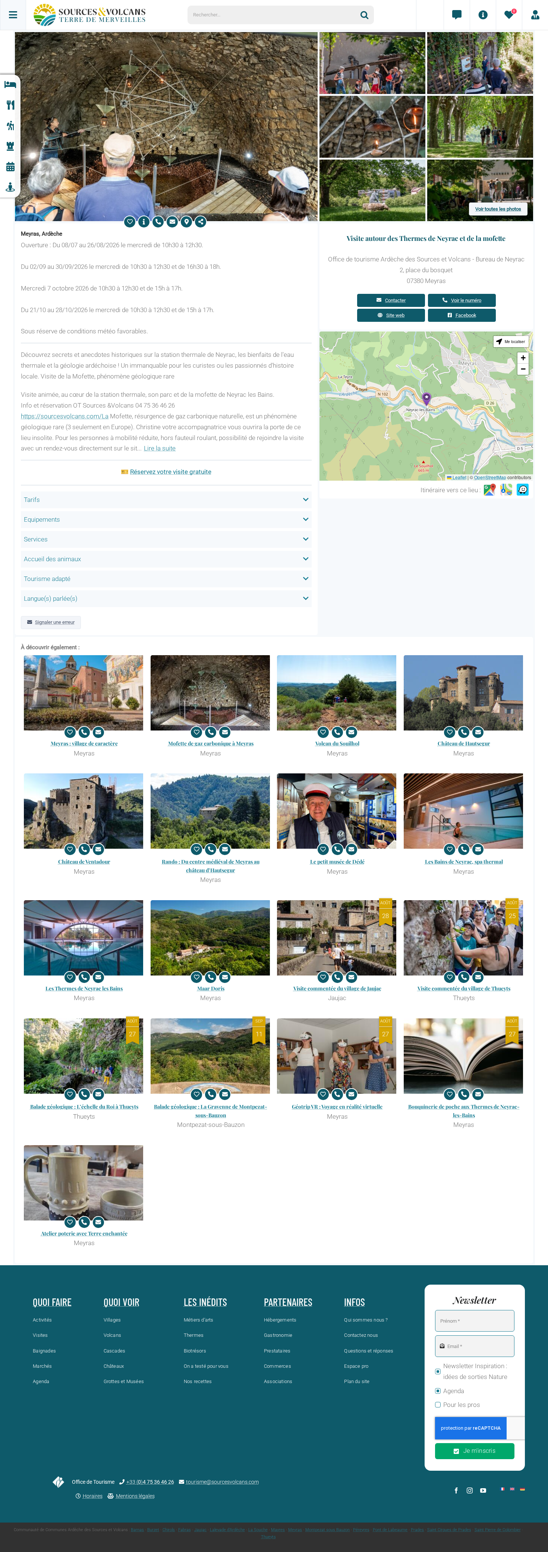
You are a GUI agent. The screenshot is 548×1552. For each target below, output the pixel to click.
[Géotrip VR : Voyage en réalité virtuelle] (337, 1056)
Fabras (184, 1529)
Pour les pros (461, 1404)
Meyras (295, 1529)
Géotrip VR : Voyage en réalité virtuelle (337, 1106)
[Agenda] (10, 167)
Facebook (466, 315)
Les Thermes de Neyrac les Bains (84, 988)
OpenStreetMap (490, 477)
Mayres (278, 1529)
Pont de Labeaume (390, 1529)
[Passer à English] (512, 1488)
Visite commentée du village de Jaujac (337, 988)
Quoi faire (52, 1301)
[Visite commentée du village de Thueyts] (464, 938)
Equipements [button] (42, 519)
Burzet (153, 1529)
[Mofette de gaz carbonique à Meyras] (211, 693)
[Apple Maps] (506, 490)
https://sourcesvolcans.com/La (64, 416)
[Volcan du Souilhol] (337, 693)
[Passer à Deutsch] (522, 1488)
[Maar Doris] (211, 938)
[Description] (144, 222)
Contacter (395, 300)
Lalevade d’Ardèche (227, 1529)
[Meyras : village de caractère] (84, 693)
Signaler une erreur (55, 622)
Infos (354, 1301)
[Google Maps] (490, 490)
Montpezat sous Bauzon (327, 1529)
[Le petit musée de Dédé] (337, 811)
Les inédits (205, 1301)
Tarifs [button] (32, 499)
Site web (395, 315)
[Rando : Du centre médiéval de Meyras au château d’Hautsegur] (211, 811)
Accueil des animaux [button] (52, 559)
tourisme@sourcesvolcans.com (222, 1482)
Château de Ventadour (84, 861)
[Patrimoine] (10, 146)
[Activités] (10, 126)
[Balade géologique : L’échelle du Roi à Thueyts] (84, 1056)
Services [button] (36, 539)
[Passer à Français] (502, 1488)
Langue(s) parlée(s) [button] (51, 598)
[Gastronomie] (10, 105)
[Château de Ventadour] (84, 811)
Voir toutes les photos (498, 209)
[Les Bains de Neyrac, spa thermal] (464, 811)
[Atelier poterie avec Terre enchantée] (84, 1182)
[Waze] (523, 490)
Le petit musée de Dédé (337, 861)
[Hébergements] (10, 85)
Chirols (169, 1529)
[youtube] (483, 1490)
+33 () (150, 1482)
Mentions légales (135, 1496)
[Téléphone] (158, 222)
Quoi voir (121, 1301)
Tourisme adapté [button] (47, 578)
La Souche (258, 1529)
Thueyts (268, 1536)
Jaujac (200, 1529)
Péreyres (361, 1529)
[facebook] (456, 1490)
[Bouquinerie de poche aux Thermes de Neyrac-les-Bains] (464, 1056)
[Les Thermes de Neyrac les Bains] (84, 938)
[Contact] (457, 15)
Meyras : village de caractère (84, 743)
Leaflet (458, 477)
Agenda (453, 1391)
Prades (417, 1529)
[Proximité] (10, 187)
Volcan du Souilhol (337, 743)
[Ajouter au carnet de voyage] (129, 222)
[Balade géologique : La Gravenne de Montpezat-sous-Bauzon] (211, 1056)
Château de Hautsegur (464, 743)
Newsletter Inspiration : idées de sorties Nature (475, 1371)
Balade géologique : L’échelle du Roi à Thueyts (84, 1106)
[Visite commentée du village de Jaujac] (337, 938)
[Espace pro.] (535, 15)
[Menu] (13, 15)
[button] (426, 399)
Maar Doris (210, 988)
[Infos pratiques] (483, 15)
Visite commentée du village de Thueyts (464, 988)
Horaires (93, 1496)
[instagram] (470, 1490)
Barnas (137, 1529)
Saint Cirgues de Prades (449, 1529)
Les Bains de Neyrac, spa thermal (464, 861)
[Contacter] (172, 222)
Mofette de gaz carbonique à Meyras (210, 743)
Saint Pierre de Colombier (498, 1529)
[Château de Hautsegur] (464, 693)
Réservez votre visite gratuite (170, 471)
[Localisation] (186, 222)
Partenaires (288, 1301)
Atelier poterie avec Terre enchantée (84, 1233)
